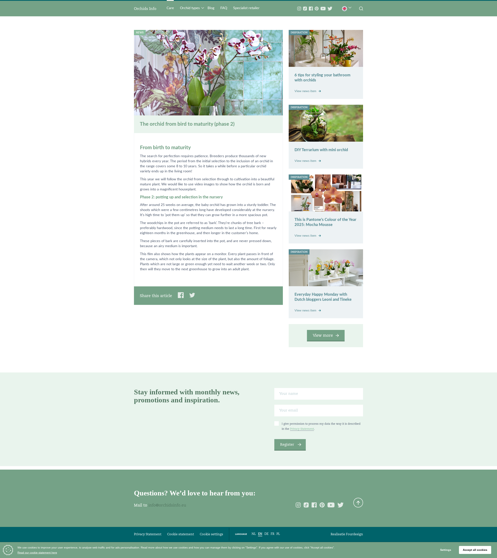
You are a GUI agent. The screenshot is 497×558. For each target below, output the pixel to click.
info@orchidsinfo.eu (167, 505)
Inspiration (299, 32)
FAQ (223, 8)
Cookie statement (180, 534)
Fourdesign (354, 534)
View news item (306, 91)
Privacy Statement (302, 429)
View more (323, 335)
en (260, 534)
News (140, 32)
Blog (211, 8)
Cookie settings (211, 534)
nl (254, 534)
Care (170, 8)
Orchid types (190, 8)
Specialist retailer (246, 8)
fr (272, 534)
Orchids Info (145, 8)
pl (278, 534)
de (266, 534)
